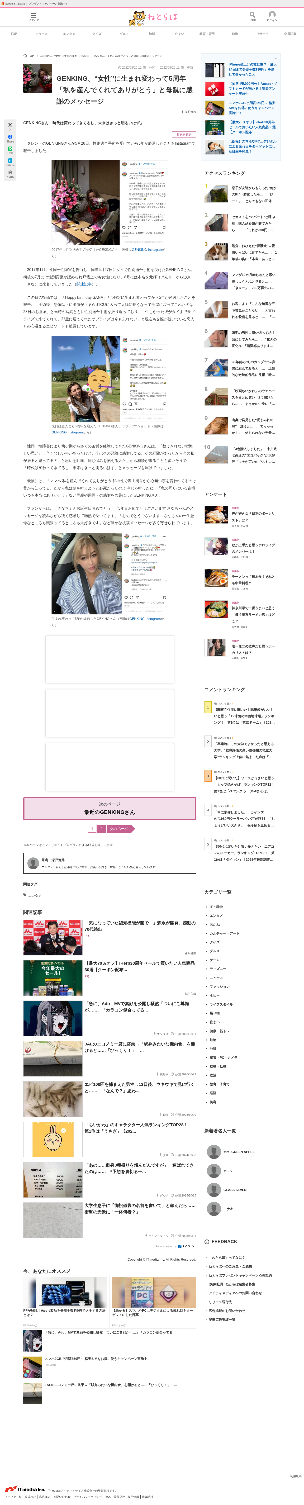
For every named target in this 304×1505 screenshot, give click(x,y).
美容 (213, 1102)
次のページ (118, 829)
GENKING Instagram (147, 250)
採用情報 (134, 1497)
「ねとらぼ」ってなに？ (224, 1257)
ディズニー (218, 969)
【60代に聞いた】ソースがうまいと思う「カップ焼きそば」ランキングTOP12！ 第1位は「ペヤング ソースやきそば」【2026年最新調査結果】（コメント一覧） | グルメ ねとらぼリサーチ (246, 791)
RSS (108, 1497)
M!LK (227, 1171)
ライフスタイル (221, 1004)
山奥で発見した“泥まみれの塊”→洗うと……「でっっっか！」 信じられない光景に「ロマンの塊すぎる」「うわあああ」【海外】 (253, 433)
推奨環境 (147, 1497)
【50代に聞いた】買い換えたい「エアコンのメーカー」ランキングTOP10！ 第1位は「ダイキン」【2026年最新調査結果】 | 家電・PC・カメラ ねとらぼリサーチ (244, 859)
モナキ (228, 1209)
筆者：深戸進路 (53, 860)
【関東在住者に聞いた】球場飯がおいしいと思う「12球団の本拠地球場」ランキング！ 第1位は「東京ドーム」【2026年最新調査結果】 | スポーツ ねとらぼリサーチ (244, 722)
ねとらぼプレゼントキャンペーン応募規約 (238, 1275)
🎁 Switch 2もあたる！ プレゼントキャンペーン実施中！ (34, 3)
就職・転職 (218, 1066)
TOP (14, 34)
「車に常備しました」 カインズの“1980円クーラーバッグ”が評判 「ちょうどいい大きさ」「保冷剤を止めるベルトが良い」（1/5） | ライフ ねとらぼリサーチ (244, 825)
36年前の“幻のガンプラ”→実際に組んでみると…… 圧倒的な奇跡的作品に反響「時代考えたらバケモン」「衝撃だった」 (254, 375)
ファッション (220, 986)
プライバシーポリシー (88, 1497)
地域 (152, 34)
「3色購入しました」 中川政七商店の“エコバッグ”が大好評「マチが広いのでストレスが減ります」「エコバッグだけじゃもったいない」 (254, 462)
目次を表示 (184, 134)
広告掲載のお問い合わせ (224, 1311)
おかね (215, 924)
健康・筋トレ (220, 1031)
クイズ (96, 34)
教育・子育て (220, 1084)
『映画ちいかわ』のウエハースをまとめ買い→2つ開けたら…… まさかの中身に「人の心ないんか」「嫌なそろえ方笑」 (253, 404)
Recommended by (166, 1246)
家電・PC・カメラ (224, 1057)
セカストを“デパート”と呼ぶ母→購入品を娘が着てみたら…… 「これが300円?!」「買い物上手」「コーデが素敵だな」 (253, 230)
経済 (213, 1093)
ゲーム (215, 960)
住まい (179, 34)
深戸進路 (190, 112)
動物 (235, 34)
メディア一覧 (14, 1497)
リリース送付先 (218, 1302)
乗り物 (215, 1013)
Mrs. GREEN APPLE (239, 1152)
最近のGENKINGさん (109, 812)
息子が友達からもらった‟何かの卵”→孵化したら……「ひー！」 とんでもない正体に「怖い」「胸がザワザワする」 (254, 201)
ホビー (215, 995)
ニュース (41, 34)
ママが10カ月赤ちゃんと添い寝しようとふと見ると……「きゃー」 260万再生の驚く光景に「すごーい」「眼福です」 (254, 288)
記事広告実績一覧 (219, 1319)
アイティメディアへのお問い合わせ (233, 1293)
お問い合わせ (62, 1497)
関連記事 (84, 284)
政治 (213, 1075)
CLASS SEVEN (235, 1190)
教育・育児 (207, 34)
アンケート (215, 494)
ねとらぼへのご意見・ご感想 (228, 1266)
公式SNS (31, 1497)
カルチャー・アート (225, 933)
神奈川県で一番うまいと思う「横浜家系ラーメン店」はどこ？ (253, 614)
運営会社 (120, 1497)
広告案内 (45, 1497)
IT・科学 (216, 907)
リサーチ (262, 34)
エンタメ (69, 34)
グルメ (124, 34)
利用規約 (296, 1476)
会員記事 (290, 34)
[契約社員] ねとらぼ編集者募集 (229, 1284)
